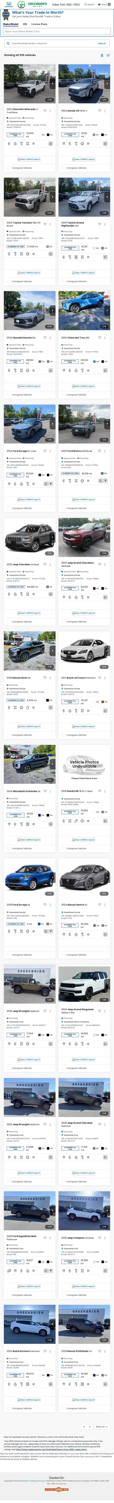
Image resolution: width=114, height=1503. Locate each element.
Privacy (42, 1481)
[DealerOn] (56, 1477)
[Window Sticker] (51, 484)
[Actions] (50, 110)
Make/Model (10, 24)
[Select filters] (102, 55)
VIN (25, 24)
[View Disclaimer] (33, 143)
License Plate (39, 24)
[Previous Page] (84, 1427)
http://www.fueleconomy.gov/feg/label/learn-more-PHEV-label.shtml (51, 1449)
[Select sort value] (107, 55)
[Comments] (51, 144)
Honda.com (61, 1483)
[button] (53, 84)
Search (102, 43)
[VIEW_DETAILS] (84, 764)
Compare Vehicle (22, 167)
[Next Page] (90, 1427)
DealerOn (25, 1481)
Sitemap (34, 1481)
